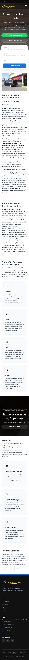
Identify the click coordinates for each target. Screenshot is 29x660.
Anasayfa (6, 601)
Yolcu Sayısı (6, 58)
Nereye (5, 53)
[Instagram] (3, 640)
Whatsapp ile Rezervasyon (15, 35)
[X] (12, 640)
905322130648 (8, 628)
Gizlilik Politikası (9, 656)
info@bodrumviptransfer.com (12, 631)
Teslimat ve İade (20, 656)
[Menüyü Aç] (26, 6)
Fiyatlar (5, 608)
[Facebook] (8, 640)
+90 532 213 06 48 (9, 624)
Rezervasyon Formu (14, 426)
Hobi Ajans (14, 653)
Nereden (6, 47)
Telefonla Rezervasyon (15, 40)
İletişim (5, 611)
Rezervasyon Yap (15, 65)
